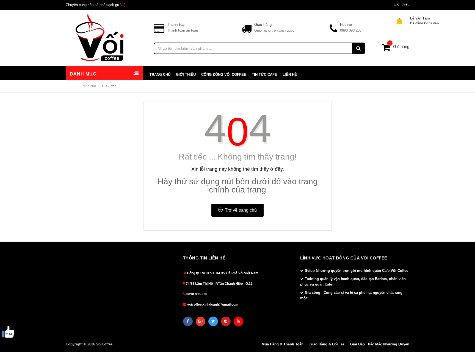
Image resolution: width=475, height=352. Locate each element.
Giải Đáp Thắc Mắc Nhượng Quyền (379, 344)
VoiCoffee (104, 344)
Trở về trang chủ (240, 210)
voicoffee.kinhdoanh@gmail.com (212, 304)
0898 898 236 (196, 294)
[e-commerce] (100, 37)
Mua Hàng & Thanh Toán (282, 344)
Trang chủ (88, 86)
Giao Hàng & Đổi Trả (327, 344)
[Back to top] (464, 332)
